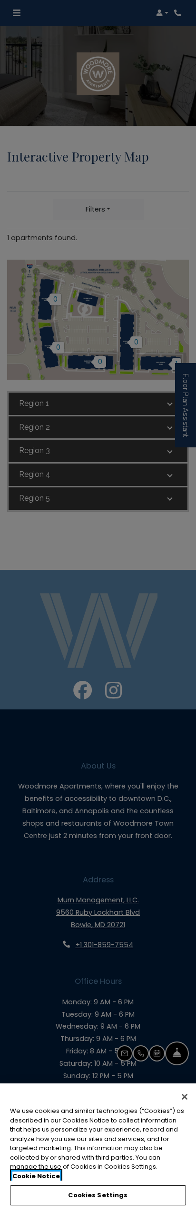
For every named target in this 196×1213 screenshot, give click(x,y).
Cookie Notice (36, 1176)
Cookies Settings (97, 1195)
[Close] (184, 1096)
